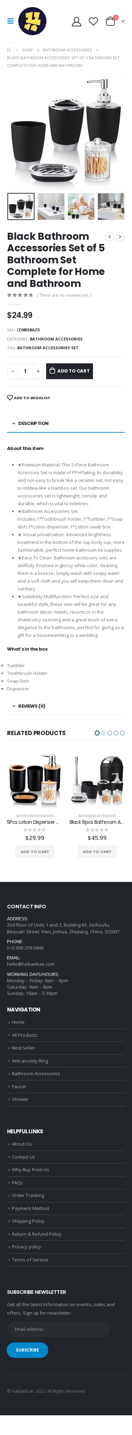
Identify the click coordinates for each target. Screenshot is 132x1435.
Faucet (19, 1086)
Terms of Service (30, 1260)
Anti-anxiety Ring (30, 1061)
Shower (20, 1099)
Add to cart (73, 371)
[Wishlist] (93, 21)
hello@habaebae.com (31, 964)
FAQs (17, 1182)
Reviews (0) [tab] (31, 706)
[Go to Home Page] (9, 50)
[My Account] (76, 21)
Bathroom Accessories (56, 338)
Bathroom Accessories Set (47, 347)
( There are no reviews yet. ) (64, 295)
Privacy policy (26, 1246)
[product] (35, 780)
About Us (22, 1144)
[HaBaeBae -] (32, 21)
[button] (97, 733)
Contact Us (23, 1157)
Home (18, 1022)
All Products (24, 1035)
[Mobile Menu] (12, 21)
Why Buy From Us (30, 1169)
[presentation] (16, 131)
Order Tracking (28, 1195)
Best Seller (23, 1048)
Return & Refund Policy (36, 1234)
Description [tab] (33, 423)
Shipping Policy (28, 1221)
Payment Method (30, 1208)
